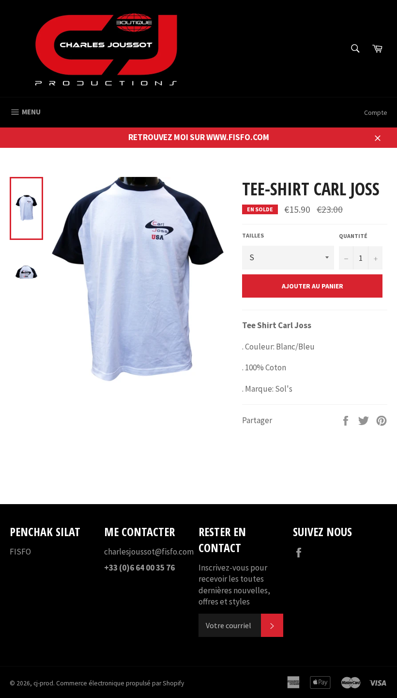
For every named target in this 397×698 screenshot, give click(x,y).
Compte (375, 112)
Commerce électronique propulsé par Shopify (120, 683)
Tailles (253, 235)
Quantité (353, 235)
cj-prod (43, 683)
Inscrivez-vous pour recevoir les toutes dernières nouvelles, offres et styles (234, 584)
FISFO (20, 551)
